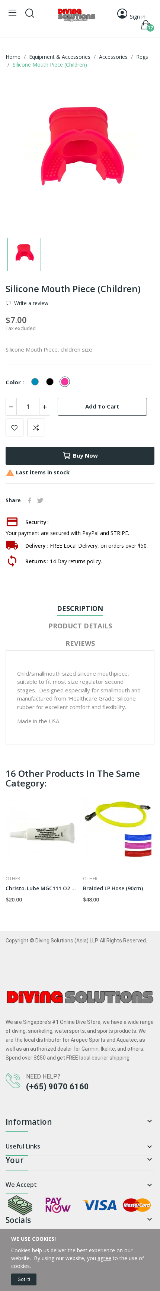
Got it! (23, 1279)
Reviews (80, 643)
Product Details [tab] (80, 625)
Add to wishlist (14, 427)
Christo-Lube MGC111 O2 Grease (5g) (41, 888)
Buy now (85, 455)
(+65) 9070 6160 (57, 1086)
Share (30, 500)
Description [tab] (80, 608)
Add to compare (36, 427)
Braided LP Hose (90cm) (113, 888)
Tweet (40, 500)
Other (13, 879)
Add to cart (102, 406)
